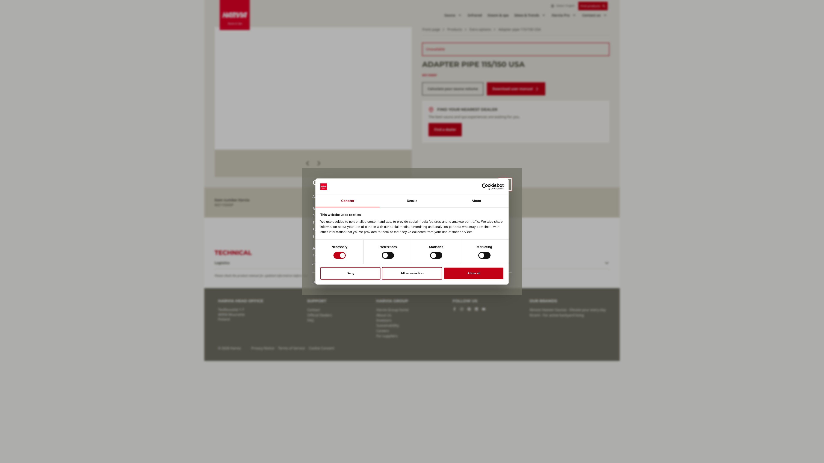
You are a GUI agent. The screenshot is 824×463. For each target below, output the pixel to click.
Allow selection (412, 273)
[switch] (388, 255)
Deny (350, 273)
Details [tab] (412, 201)
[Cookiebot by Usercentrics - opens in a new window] (485, 186)
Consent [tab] (347, 201)
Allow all (473, 273)
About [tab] (476, 201)
